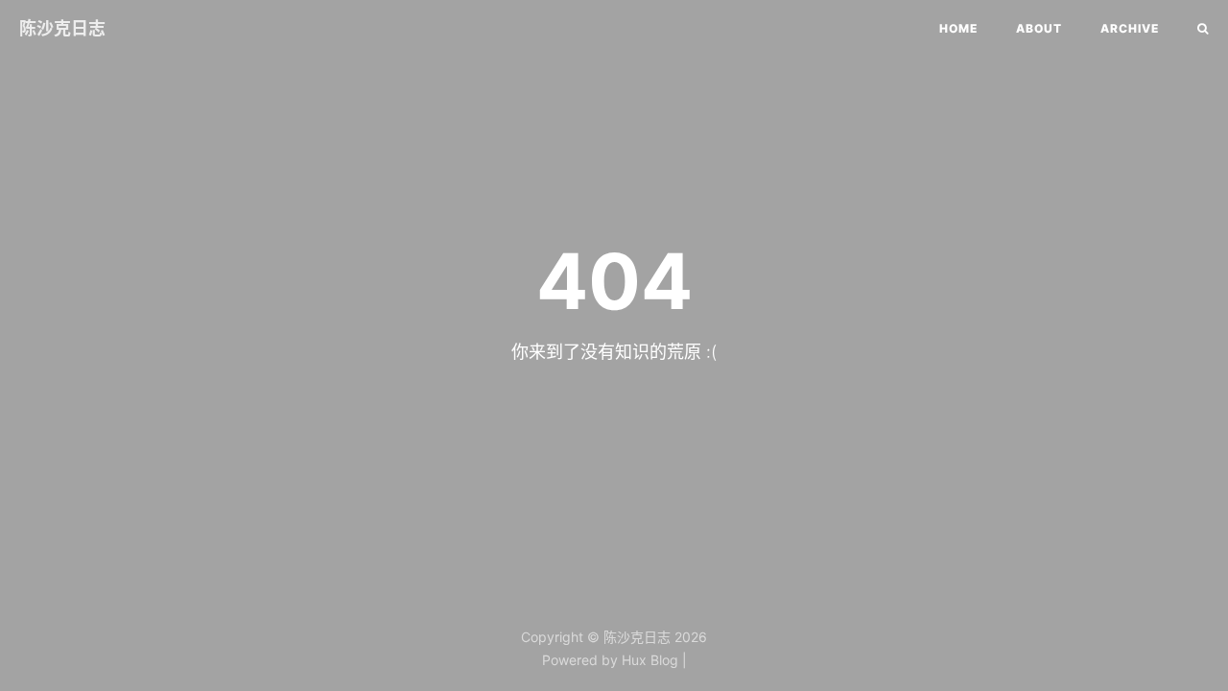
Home (958, 28)
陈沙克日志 (62, 28)
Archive (1129, 28)
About (1039, 28)
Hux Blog (650, 660)
